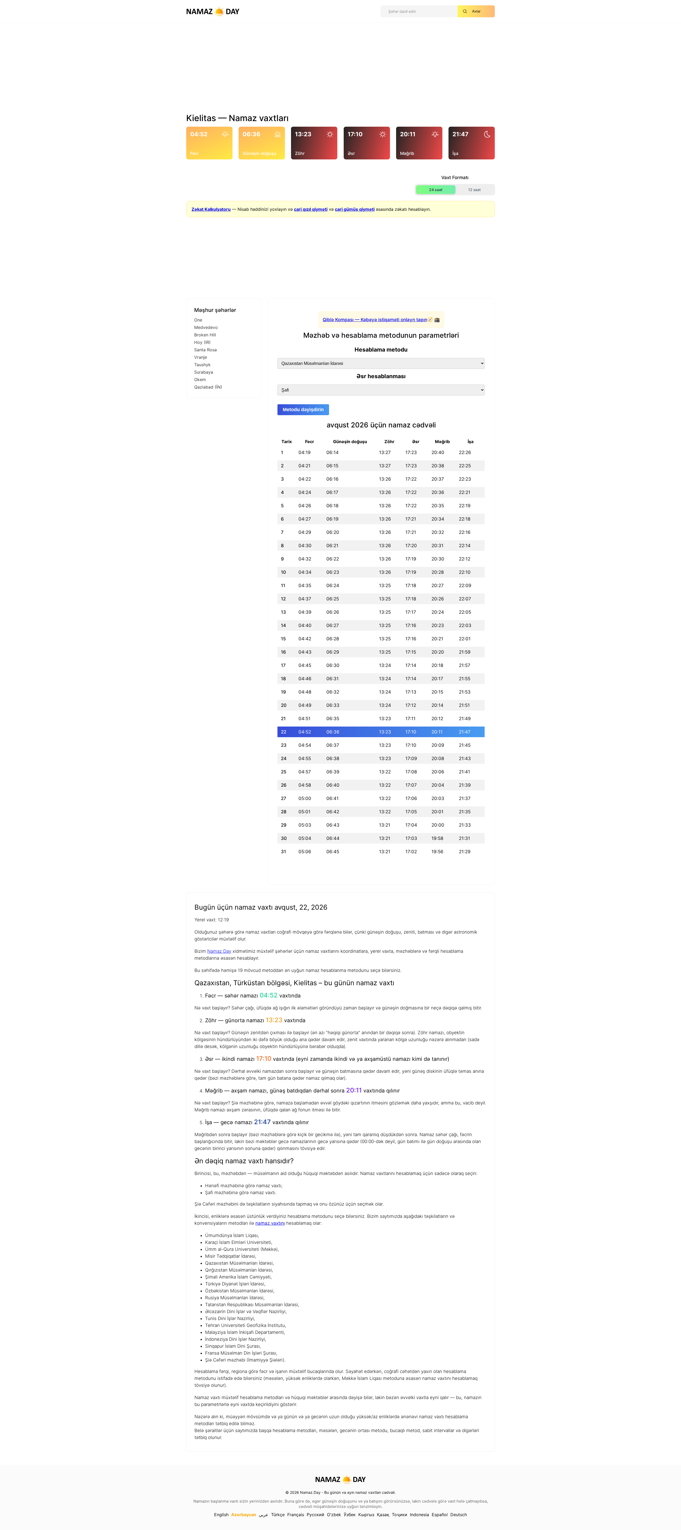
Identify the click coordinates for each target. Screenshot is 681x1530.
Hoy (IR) (202, 342)
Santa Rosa (205, 349)
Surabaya (203, 372)
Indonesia (419, 1514)
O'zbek (334, 1514)
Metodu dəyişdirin (303, 409)
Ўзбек (350, 1514)
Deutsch (458, 1514)
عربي (263, 1514)
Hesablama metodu (381, 349)
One (198, 320)
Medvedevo (206, 327)
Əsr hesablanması (381, 376)
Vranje (200, 357)
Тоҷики (399, 1514)
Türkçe (278, 1514)
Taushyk (202, 364)
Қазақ (383, 1514)
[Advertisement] (340, 70)
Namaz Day (219, 951)
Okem (200, 379)
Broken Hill (205, 334)
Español (440, 1514)
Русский (315, 1514)
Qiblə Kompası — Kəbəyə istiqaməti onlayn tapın (375, 319)
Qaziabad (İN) (208, 387)
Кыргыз (366, 1514)
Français (295, 1514)
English (221, 1514)
